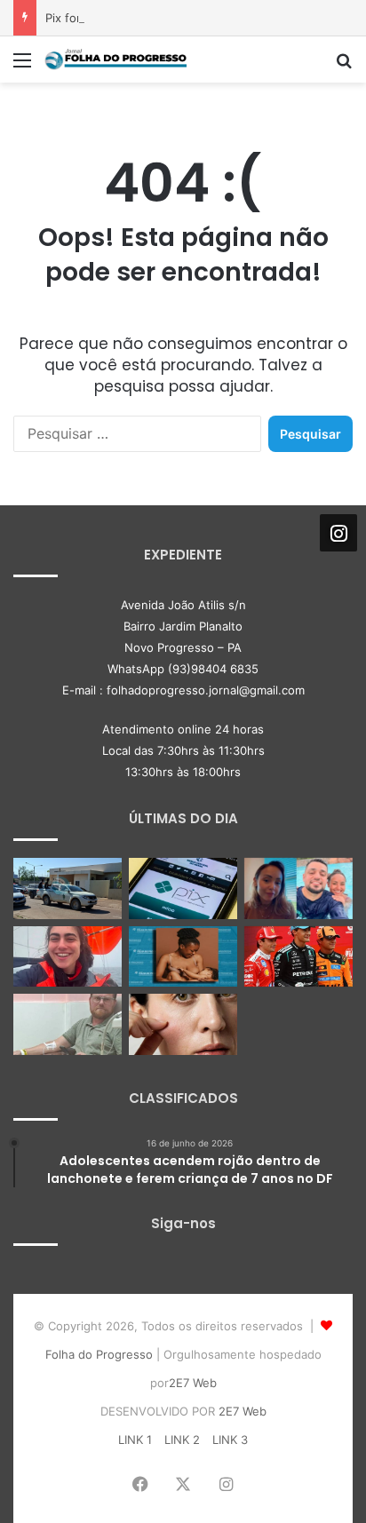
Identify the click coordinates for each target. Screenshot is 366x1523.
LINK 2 (182, 1439)
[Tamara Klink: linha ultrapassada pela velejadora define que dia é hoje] (67, 957)
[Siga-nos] (338, 533)
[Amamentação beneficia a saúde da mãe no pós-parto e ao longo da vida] (183, 957)
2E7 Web (193, 1383)
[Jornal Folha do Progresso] (115, 59)
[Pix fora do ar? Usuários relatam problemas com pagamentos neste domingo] (183, 888)
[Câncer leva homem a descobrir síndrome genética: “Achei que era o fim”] (67, 1024)
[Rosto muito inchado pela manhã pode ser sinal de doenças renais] (183, 1024)
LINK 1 (135, 1439)
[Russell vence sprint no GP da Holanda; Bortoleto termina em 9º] (298, 957)
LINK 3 (230, 1439)
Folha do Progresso (99, 1354)
